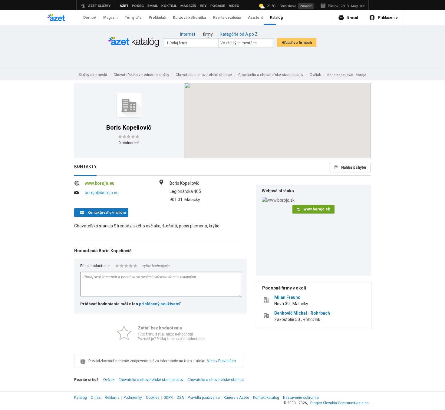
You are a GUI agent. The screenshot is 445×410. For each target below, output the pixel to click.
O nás (96, 397)
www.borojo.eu (99, 183)
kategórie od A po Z (239, 34)
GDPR (168, 397)
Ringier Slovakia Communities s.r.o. (339, 403)
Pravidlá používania (204, 397)
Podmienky (133, 397)
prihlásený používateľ (159, 304)
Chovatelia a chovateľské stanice (215, 380)
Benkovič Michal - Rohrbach (302, 313)
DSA (180, 397)
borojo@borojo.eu (102, 192)
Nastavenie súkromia (301, 397)
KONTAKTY (85, 166)
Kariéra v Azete (236, 397)
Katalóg (80, 397)
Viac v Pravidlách (221, 361)
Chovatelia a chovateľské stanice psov (150, 380)
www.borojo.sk (317, 209)
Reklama (112, 397)
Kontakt (266, 397)
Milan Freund (287, 297)
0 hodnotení (129, 143)
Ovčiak (108, 380)
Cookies (153, 397)
